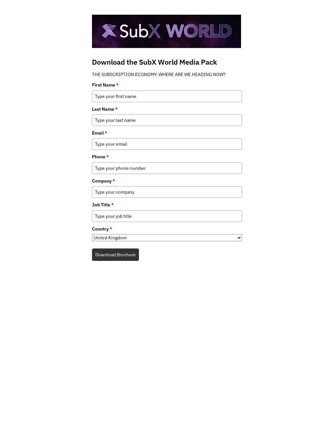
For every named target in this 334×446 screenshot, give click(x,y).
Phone (100, 157)
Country (102, 229)
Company (103, 181)
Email (99, 133)
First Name (105, 85)
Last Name (105, 109)
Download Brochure (115, 255)
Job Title (103, 205)
